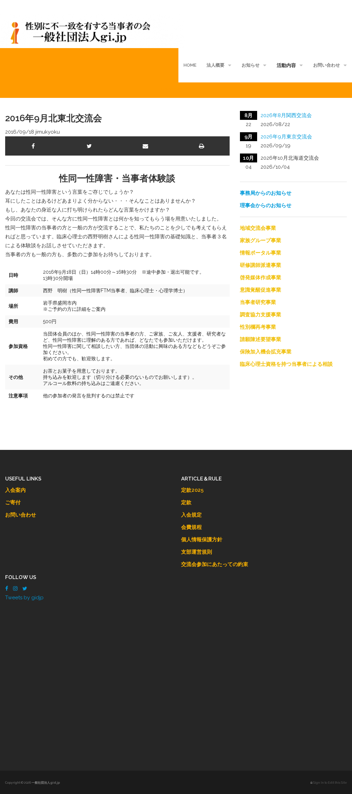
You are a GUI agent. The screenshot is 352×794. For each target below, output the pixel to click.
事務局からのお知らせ (266, 193)
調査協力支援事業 (260, 314)
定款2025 (192, 490)
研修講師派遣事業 (260, 265)
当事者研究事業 (258, 302)
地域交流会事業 (258, 228)
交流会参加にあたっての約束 (214, 564)
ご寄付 (13, 502)
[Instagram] (15, 589)
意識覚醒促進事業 (260, 290)
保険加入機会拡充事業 (266, 352)
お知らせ (251, 65)
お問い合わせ (326, 65)
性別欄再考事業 (258, 327)
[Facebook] (6, 589)
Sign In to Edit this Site (329, 782)
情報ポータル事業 (260, 253)
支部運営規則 (196, 552)
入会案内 (15, 490)
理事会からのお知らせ (266, 205)
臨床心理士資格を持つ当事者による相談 (286, 364)
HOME (190, 65)
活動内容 (286, 65)
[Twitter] (24, 589)
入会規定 (191, 515)
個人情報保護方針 (201, 539)
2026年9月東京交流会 (286, 137)
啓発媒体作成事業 (260, 277)
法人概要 (215, 65)
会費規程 (191, 527)
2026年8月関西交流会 (286, 115)
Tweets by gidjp (24, 597)
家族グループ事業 (260, 240)
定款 (186, 502)
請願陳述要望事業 (260, 339)
